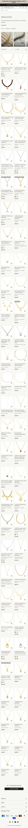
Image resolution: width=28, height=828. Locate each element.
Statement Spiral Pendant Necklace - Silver (20, 341)
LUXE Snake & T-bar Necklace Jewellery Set (20, 316)
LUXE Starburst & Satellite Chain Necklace (19, 217)
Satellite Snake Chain (20, 386)
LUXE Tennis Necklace (20, 579)
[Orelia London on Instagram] (10, 822)
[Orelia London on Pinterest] (18, 822)
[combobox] (14, 10)
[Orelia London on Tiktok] (15, 822)
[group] (7, 39)
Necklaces (7, 28)
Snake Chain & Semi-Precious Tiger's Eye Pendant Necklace (20, 457)
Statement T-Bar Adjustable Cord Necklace (5, 341)
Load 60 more (14, 789)
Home (2, 28)
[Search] (2, 10)
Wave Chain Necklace (7, 627)
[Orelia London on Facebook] (12, 822)
